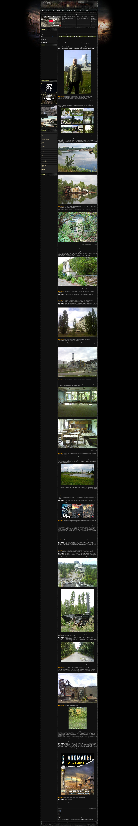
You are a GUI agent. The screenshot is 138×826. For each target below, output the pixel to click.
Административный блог (45, 147)
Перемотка (43, 153)
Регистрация (44, 39)
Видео (42, 132)
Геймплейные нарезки (45, 159)
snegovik (64, 19)
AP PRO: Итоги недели (45, 163)
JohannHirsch (78, 17)
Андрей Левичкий (82, 802)
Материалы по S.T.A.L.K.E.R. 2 (46, 146)
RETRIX (72, 802)
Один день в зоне (44, 151)
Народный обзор (44, 165)
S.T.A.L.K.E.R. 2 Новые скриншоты (82, 16)
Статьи (63, 34)
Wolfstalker (78, 21)
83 (94, 21)
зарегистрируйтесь (90, 819)
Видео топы (43, 155)
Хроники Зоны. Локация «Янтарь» (68, 20)
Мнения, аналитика (44, 138)
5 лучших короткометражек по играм (68, 18)
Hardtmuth (93, 20)
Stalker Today (43, 166)
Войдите (83, 819)
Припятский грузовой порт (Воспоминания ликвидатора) (71, 16)
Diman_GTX (94, 16)
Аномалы (77, 802)
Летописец (93, 18)
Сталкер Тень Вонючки (80, 25)
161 (94, 17)
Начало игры (43, 157)
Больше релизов (49, 128)
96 (94, 19)
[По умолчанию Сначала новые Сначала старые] (92, 808)
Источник (59, 802)
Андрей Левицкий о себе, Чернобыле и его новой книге (74, 34)
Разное (42, 135)
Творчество (43, 143)
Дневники (43, 142)
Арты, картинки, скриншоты (45, 139)
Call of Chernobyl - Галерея (81, 20)
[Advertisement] (77, 30)
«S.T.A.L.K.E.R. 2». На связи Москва (82, 18)
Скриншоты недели (44, 161)
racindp (63, 17)
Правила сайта (44, 42)
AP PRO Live (43, 169)
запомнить (55, 36)
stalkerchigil (93, 25)
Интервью (43, 170)
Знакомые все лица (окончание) (68, 25)
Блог (60, 34)
